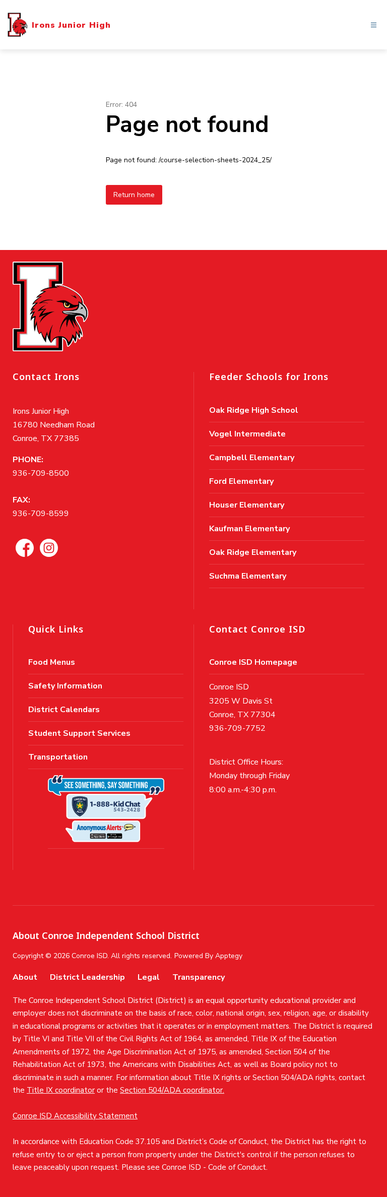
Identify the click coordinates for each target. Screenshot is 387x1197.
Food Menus (51, 662)
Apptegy (228, 956)
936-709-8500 (41, 473)
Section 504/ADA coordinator (171, 1090)
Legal (149, 977)
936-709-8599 (41, 513)
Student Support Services (79, 733)
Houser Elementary (246, 505)
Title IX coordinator (61, 1090)
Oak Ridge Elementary (252, 552)
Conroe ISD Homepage (253, 662)
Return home (134, 195)
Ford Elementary (241, 481)
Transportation (58, 757)
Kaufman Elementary (249, 528)
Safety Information (65, 685)
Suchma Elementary (247, 576)
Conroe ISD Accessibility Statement (75, 1116)
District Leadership (87, 977)
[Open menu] (373, 25)
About (25, 977)
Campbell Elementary (251, 457)
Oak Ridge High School (253, 410)
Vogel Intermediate (247, 433)
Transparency (198, 977)
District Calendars (64, 709)
